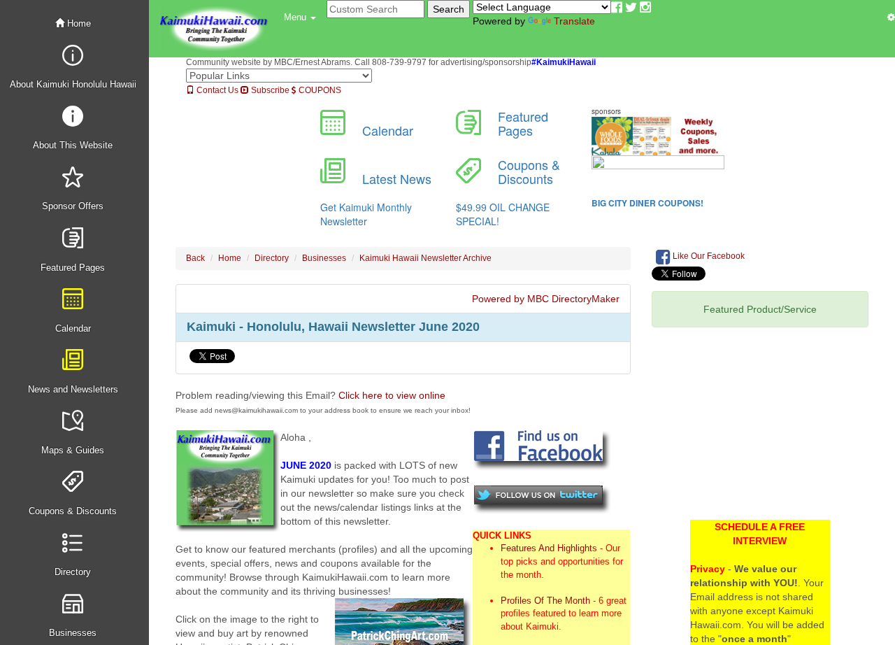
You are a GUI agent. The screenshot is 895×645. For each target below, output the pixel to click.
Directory (272, 258)
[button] (300, 17)
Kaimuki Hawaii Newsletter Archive (425, 258)
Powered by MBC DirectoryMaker (546, 298)
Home (77, 23)
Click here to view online (391, 395)
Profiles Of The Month (545, 600)
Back (195, 258)
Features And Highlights (549, 548)
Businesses (324, 258)
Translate (574, 21)
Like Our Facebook (708, 256)
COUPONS (318, 90)
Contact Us (216, 90)
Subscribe (269, 90)
